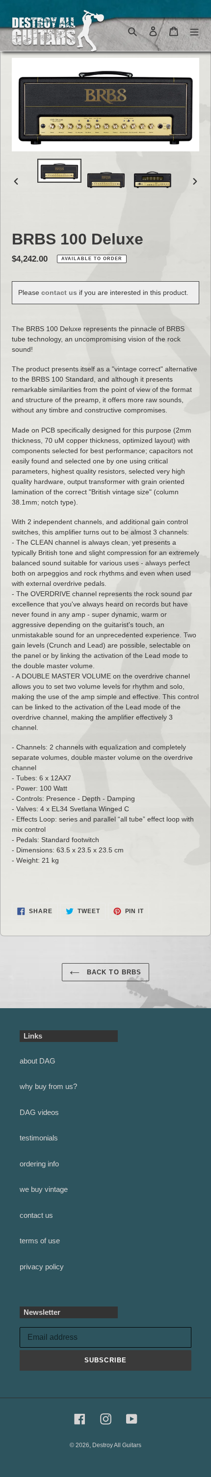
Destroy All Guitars (116, 1445)
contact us (59, 292)
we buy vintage (44, 1189)
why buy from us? (48, 1086)
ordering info (39, 1164)
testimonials (39, 1138)
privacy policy (42, 1266)
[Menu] (194, 31)
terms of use (40, 1240)
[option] (59, 170)
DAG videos (39, 1112)
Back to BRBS (112, 972)
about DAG (37, 1061)
